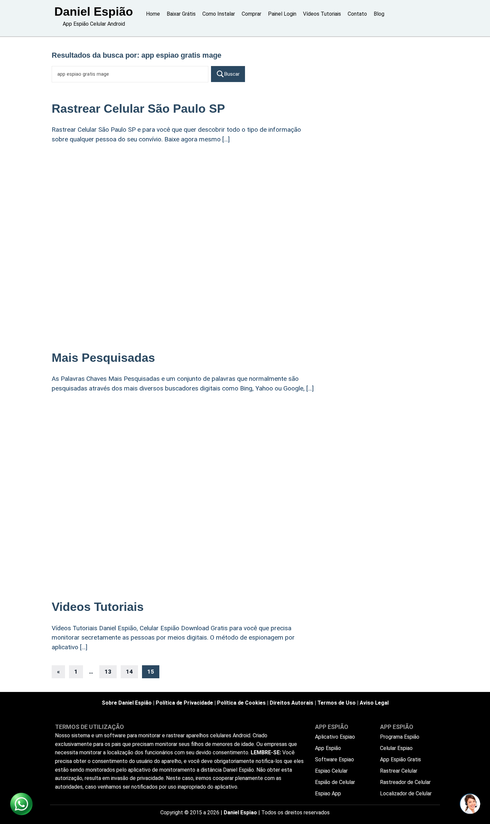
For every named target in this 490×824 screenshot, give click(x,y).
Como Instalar (218, 14)
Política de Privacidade (184, 703)
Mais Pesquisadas (103, 357)
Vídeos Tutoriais (322, 14)
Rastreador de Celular (405, 782)
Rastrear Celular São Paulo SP (138, 108)
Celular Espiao (396, 748)
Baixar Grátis (181, 14)
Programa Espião (399, 737)
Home (153, 14)
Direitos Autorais (291, 703)
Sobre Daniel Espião (127, 703)
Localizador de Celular (406, 793)
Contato (357, 14)
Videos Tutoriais (98, 607)
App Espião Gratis (400, 759)
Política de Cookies (241, 703)
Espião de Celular (335, 782)
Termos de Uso (336, 703)
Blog (379, 14)
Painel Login (282, 14)
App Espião (328, 748)
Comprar (251, 14)
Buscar (232, 74)
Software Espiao (334, 759)
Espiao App (328, 793)
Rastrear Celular (398, 771)
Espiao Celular (331, 771)
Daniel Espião (93, 11)
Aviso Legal (374, 703)
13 (108, 671)
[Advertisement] (185, 204)
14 (129, 671)
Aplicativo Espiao (335, 737)
